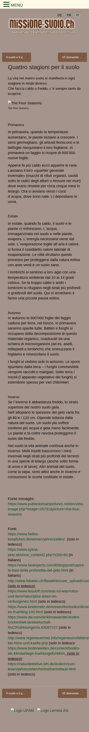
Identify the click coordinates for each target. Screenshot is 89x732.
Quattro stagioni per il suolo (43, 67)
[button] (7, 4)
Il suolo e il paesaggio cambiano (18, 57)
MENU (17, 5)
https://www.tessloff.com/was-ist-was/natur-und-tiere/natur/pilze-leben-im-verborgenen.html (43, 596)
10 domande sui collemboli (74, 57)
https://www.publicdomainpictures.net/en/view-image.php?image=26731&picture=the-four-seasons (46, 509)
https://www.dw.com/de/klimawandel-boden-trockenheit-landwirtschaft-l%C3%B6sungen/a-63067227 (44, 622)
